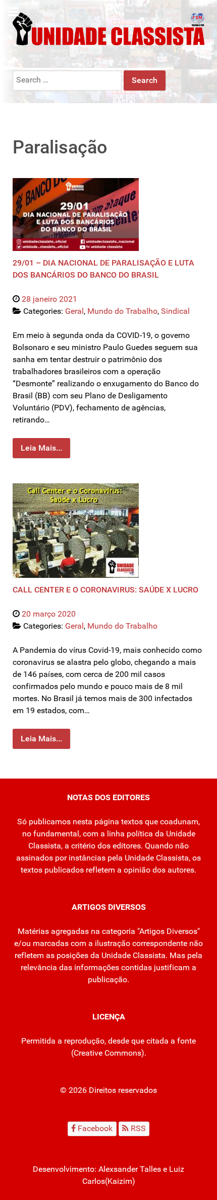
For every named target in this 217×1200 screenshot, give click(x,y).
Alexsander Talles (129, 1169)
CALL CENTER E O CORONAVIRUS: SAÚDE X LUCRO (105, 589)
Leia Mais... (41, 448)
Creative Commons (107, 1053)
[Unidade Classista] (108, 28)
